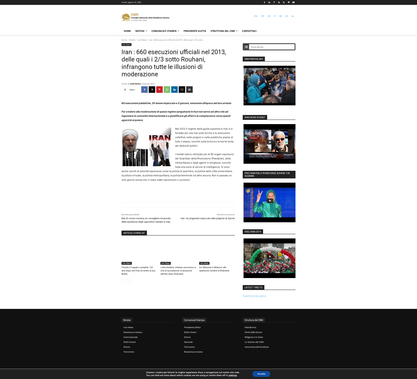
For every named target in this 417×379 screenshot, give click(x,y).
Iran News (142, 39)
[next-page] (129, 281)
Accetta (261, 373)
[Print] (189, 89)
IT (275, 16)
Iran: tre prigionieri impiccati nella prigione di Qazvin (208, 218)
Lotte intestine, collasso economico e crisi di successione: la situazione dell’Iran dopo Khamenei (178, 270)
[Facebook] (264, 2)
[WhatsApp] (167, 89)
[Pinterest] (274, 2)
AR (280, 16)
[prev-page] (124, 281)
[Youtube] (293, 2)
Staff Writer (135, 84)
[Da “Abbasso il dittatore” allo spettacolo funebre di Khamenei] (217, 252)
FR (262, 16)
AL (292, 16)
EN (255, 16)
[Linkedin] (269, 2)
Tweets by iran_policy (254, 295)
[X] (284, 2)
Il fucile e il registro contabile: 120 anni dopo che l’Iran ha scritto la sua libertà (138, 270)
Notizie (132, 39)
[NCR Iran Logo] (146, 17)
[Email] (182, 89)
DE (269, 16)
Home (124, 39)
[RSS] (279, 2)
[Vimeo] (289, 2)
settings (233, 375)
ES (286, 16)
